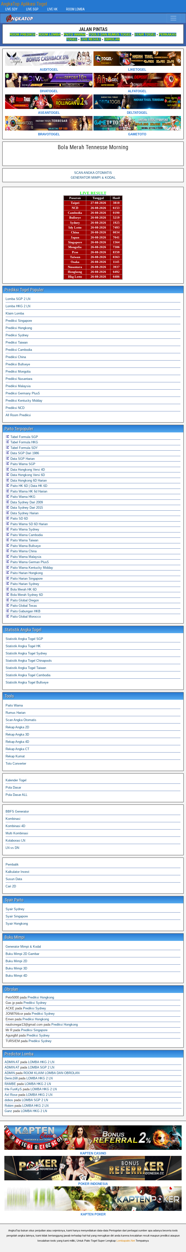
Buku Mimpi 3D (16, 968)
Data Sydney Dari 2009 (26, 502)
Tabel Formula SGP (23, 437)
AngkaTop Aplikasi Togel (24, 4)
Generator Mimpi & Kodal (23, 946)
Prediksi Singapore (19, 321)
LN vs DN (12, 848)
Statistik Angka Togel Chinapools (29, 660)
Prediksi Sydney (17, 335)
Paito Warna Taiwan (23, 540)
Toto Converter (16, 763)
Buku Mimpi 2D (16, 961)
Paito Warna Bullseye (25, 546)
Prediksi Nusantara (19, 379)
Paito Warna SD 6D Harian (28, 524)
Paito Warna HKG (22, 497)
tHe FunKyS (13, 1089)
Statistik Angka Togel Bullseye (27, 682)
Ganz (8, 1111)
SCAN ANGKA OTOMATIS (93, 173)
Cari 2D (11, 886)
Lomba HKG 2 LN (18, 306)
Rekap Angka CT (17, 749)
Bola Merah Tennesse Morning (93, 147)
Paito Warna (14, 705)
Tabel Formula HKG (23, 442)
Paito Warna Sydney (24, 529)
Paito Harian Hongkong (26, 573)
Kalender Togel (16, 780)
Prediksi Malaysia (18, 386)
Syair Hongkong (17, 923)
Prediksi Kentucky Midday (24, 400)
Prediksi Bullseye (18, 364)
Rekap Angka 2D (17, 727)
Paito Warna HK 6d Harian (28, 491)
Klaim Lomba (15, 313)
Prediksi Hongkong (19, 328)
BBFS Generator (17, 811)
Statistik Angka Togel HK (23, 646)
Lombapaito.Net (125, 1240)
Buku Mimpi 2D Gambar (22, 954)
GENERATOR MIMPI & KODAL (93, 177)
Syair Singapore (17, 916)
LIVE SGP (32, 9)
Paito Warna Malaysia (25, 557)
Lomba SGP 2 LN (18, 299)
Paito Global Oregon (24, 600)
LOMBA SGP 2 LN (41, 1067)
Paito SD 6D (18, 518)
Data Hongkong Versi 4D (27, 469)
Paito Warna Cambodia (26, 535)
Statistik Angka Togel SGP (24, 639)
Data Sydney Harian (24, 513)
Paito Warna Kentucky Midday (31, 567)
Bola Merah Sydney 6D (26, 595)
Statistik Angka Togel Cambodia (28, 675)
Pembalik (12, 864)
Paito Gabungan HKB (24, 611)
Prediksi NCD (15, 408)
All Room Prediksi (18, 415)
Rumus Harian (15, 712)
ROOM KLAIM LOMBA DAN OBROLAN (51, 1073)
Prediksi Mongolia (18, 371)
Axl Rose (11, 1095)
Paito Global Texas (23, 605)
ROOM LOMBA (75, 9)
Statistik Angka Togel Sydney (26, 653)
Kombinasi (13, 819)
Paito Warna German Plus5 (29, 562)
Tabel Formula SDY (23, 448)
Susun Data (14, 879)
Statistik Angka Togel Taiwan (26, 668)
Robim (9, 1105)
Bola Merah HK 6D (23, 589)
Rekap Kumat (15, 756)
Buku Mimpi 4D (16, 975)
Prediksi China (16, 357)
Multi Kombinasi (17, 833)
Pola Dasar (13, 787)
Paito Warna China (23, 551)
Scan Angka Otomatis (21, 720)
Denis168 (11, 1078)
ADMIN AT (12, 1062)
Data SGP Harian (22, 459)
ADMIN (10, 1073)
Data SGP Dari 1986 (24, 453)
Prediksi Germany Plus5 (23, 393)
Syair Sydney (15, 909)
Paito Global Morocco (25, 616)
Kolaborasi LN (15, 840)
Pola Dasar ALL (16, 795)
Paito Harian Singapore (26, 578)
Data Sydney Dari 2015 (26, 507)
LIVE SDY (11, 9)
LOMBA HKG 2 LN (41, 1062)
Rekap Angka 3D (17, 734)
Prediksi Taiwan (17, 342)
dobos (9, 1100)
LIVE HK (52, 9)
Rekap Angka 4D (17, 742)
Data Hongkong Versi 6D (27, 475)
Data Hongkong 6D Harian (28, 480)
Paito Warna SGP (22, 464)
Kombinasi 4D (15, 826)
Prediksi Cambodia (19, 350)
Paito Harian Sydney (24, 584)
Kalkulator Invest (17, 872)
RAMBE (10, 1084)
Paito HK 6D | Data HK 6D (28, 486)
